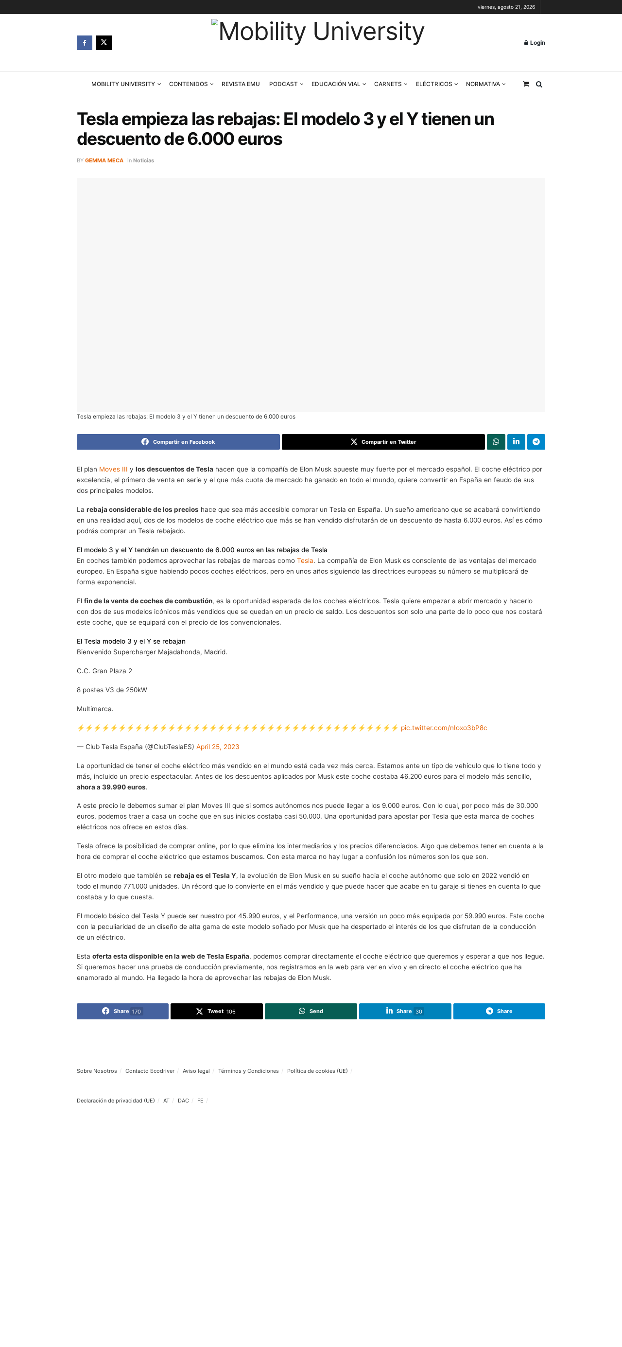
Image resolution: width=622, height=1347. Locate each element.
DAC (183, 1100)
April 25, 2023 (218, 747)
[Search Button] (539, 84)
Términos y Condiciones (248, 1070)
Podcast (283, 84)
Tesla (305, 560)
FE (200, 1100)
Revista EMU (241, 84)
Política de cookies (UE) (317, 1070)
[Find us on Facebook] (84, 42)
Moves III (113, 469)
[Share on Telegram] (536, 442)
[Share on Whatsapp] (496, 442)
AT (166, 1100)
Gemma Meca (104, 160)
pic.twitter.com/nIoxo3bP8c (444, 728)
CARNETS (388, 84)
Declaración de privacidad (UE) (116, 1100)
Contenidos (188, 84)
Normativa (483, 84)
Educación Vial (336, 84)
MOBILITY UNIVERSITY (123, 84)
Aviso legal (196, 1070)
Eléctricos (434, 84)
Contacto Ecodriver (149, 1070)
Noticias (143, 160)
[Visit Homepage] (317, 43)
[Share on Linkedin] (516, 442)
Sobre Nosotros (97, 1070)
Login (537, 42)
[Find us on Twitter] (104, 42)
